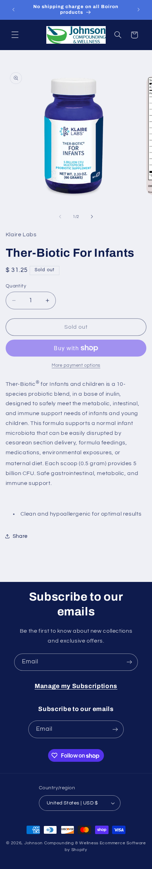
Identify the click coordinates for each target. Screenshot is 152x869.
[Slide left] (60, 216)
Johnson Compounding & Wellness (61, 843)
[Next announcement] (138, 9)
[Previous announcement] (13, 9)
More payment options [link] (76, 365)
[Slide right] (92, 216)
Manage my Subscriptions (76, 686)
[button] (15, 35)
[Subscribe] (129, 662)
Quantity (16, 286)
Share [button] (20, 536)
